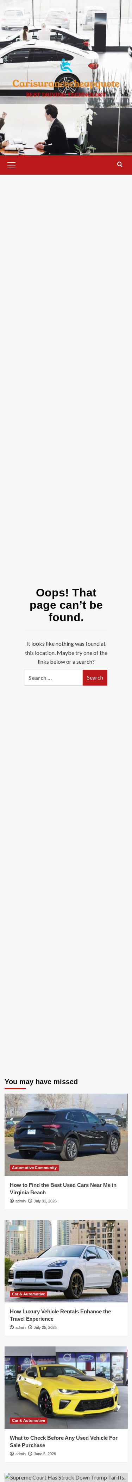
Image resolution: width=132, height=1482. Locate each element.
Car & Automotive (28, 1294)
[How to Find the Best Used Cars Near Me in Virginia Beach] (66, 1135)
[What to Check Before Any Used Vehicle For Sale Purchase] (66, 1387)
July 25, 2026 (45, 1327)
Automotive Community (34, 1167)
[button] (12, 164)
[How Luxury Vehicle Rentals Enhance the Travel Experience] (66, 1261)
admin (20, 1201)
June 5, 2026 (45, 1454)
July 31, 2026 (45, 1201)
